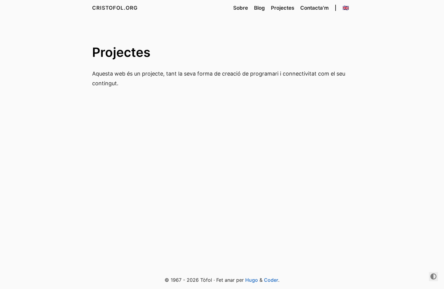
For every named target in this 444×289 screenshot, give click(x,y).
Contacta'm (314, 8)
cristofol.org (115, 8)
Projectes (282, 8)
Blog (259, 8)
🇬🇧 (346, 8)
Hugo (251, 280)
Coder (271, 280)
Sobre (240, 8)
